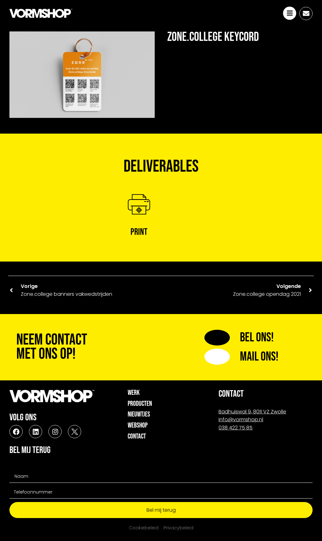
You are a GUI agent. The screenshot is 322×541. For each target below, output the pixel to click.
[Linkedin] (35, 431)
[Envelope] (306, 13)
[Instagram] (55, 431)
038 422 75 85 (236, 427)
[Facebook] (16, 431)
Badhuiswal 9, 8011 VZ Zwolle (252, 411)
